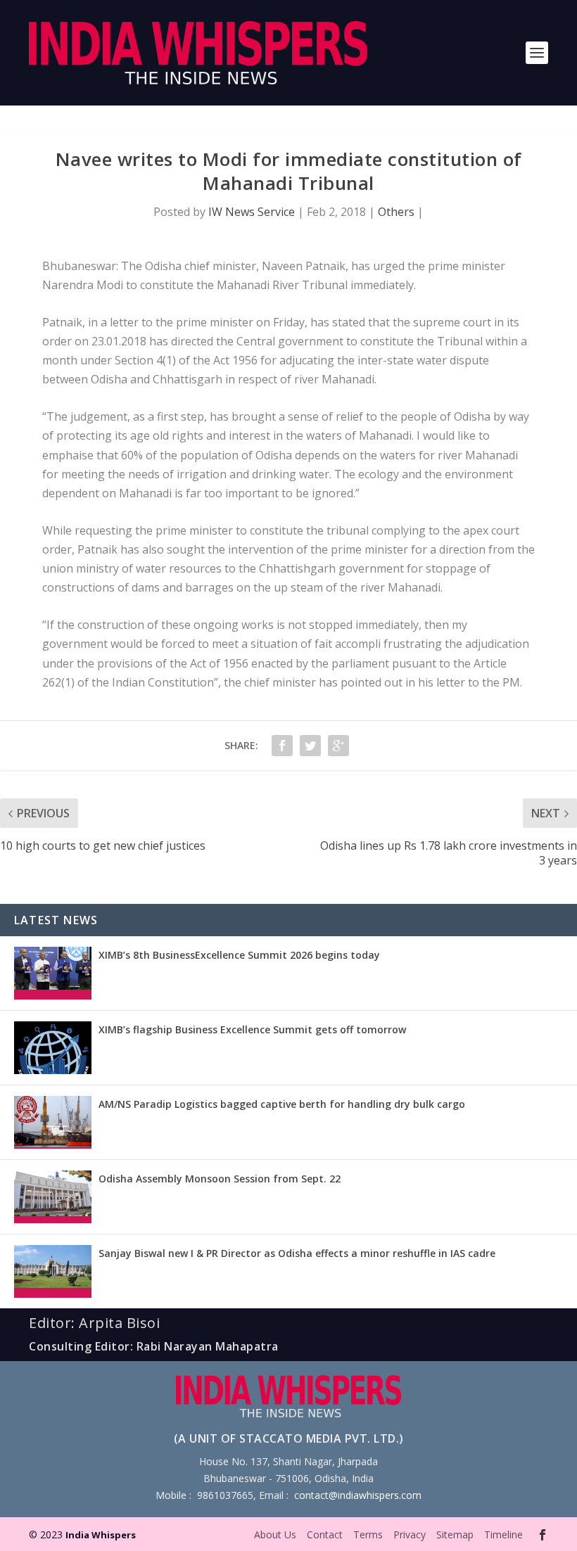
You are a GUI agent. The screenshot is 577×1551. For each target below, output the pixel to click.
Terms (368, 1534)
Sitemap (455, 1534)
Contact (325, 1534)
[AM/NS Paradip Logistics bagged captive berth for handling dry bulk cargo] (52, 1122)
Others (396, 211)
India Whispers (100, 1534)
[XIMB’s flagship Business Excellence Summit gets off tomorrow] (52, 1047)
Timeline (503, 1534)
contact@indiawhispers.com (357, 1495)
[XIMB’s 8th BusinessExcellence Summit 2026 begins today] (52, 973)
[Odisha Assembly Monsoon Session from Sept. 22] (52, 1196)
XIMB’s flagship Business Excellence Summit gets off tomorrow (252, 1029)
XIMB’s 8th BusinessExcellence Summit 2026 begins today (239, 955)
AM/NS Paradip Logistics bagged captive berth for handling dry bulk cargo (282, 1104)
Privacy (409, 1534)
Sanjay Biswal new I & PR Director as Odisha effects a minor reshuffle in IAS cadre (297, 1253)
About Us (275, 1534)
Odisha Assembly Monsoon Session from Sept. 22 (220, 1178)
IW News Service (251, 211)
